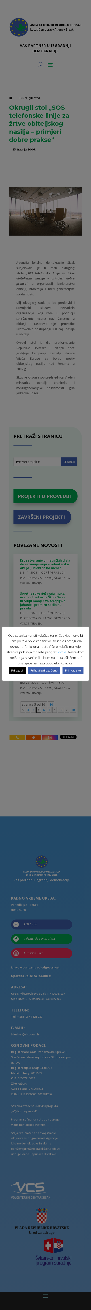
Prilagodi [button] (17, 670)
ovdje (62, 652)
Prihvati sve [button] (73, 670)
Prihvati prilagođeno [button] (44, 670)
